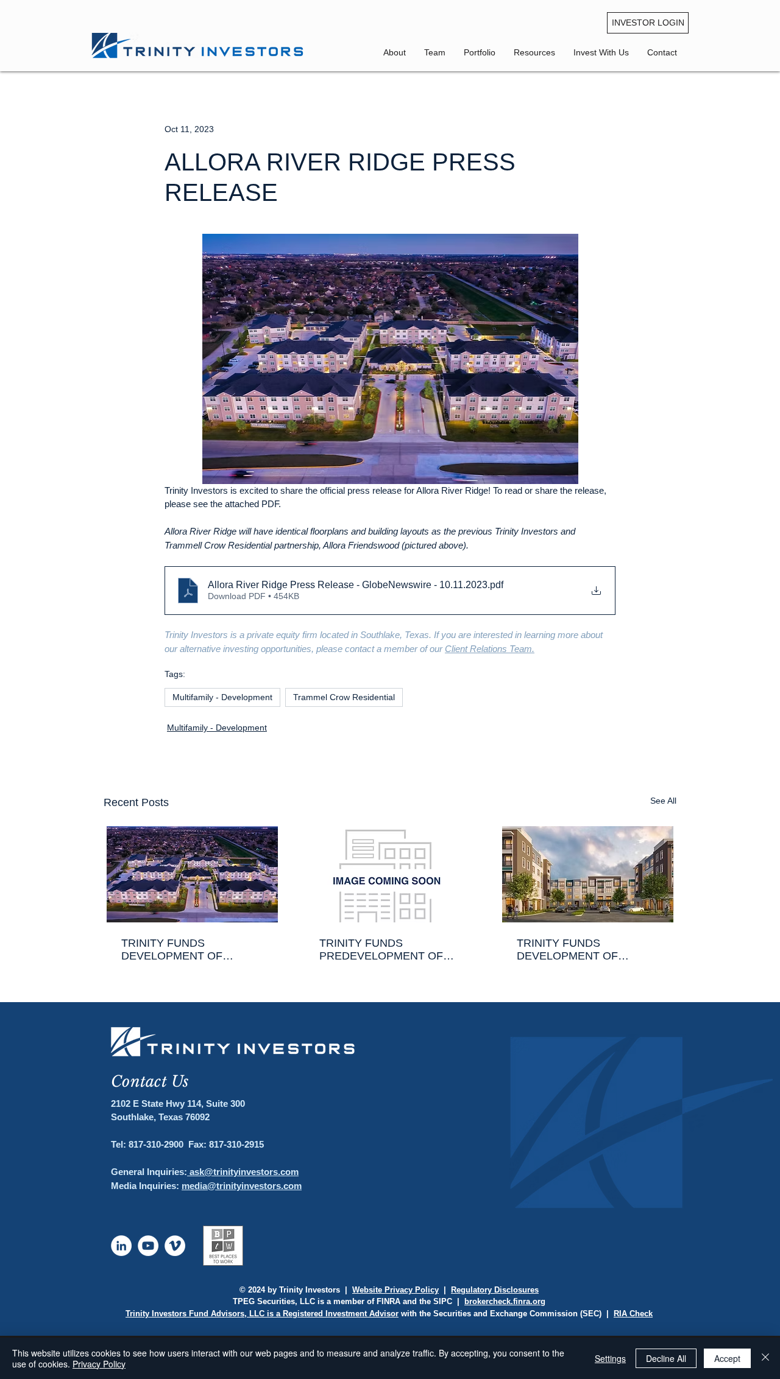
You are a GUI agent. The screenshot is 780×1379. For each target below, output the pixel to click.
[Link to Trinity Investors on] (121, 1245)
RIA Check (633, 1313)
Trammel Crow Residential (344, 697)
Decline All (666, 1358)
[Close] (765, 1358)
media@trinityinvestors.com (242, 1186)
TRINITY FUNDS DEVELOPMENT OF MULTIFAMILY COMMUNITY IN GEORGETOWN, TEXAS (587, 950)
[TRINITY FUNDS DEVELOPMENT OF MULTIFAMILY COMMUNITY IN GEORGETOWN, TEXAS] (587, 874)
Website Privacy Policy (395, 1289)
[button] (662, 52)
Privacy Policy (99, 1364)
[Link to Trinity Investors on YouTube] (148, 1245)
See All (663, 800)
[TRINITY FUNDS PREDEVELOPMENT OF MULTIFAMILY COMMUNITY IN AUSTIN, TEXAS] (390, 874)
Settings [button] (610, 1358)
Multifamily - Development (222, 697)
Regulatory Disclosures (495, 1289)
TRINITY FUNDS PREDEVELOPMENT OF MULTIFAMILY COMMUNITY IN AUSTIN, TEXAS (390, 950)
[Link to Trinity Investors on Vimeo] (175, 1245)
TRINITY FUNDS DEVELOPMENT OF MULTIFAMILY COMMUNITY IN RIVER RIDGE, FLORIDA (192, 950)
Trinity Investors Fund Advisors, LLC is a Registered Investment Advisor (262, 1313)
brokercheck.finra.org (504, 1301)
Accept (727, 1358)
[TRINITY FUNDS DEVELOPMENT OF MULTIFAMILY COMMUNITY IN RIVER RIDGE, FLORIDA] (192, 874)
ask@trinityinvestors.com (243, 1172)
